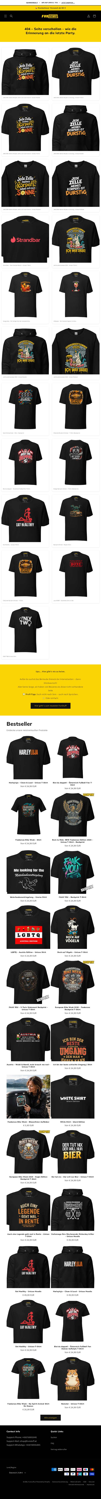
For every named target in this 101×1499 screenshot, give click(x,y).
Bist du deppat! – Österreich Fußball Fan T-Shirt (72, 784)
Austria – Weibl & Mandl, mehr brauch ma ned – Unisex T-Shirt (28, 1065)
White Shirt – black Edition (72, 1122)
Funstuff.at (32, 1482)
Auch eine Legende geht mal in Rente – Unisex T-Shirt (28, 1235)
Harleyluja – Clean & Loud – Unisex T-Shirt (28, 783)
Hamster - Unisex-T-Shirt (72, 1404)
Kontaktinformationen (76, 1484)
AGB (84, 1482)
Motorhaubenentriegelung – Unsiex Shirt (28, 897)
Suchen (54, 1437)
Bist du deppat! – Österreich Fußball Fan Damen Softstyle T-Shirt (72, 1347)
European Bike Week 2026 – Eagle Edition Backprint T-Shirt (28, 1178)
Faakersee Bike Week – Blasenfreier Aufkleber (28, 1122)
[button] (5, 16)
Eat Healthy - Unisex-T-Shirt (28, 1346)
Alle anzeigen (50, 1417)
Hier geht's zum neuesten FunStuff (51, 705)
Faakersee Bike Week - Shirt (28, 840)
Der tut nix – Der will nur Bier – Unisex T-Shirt (73, 1177)
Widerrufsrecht (75, 1482)
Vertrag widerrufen (59, 1449)
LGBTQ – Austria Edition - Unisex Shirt (28, 952)
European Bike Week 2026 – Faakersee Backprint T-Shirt (72, 1008)
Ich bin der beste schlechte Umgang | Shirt (72, 1064)
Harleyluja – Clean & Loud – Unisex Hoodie (72, 1291)
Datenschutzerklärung (60, 1482)
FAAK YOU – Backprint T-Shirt (72, 897)
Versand (91, 1482)
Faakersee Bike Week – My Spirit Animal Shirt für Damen (28, 1405)
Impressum (90, 1484)
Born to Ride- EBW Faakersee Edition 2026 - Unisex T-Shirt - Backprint (72, 841)
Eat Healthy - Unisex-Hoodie (28, 1291)
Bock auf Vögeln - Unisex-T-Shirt (72, 952)
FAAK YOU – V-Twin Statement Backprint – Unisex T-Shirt (28, 1008)
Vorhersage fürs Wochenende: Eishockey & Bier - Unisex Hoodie (72, 1235)
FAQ (52, 1443)
